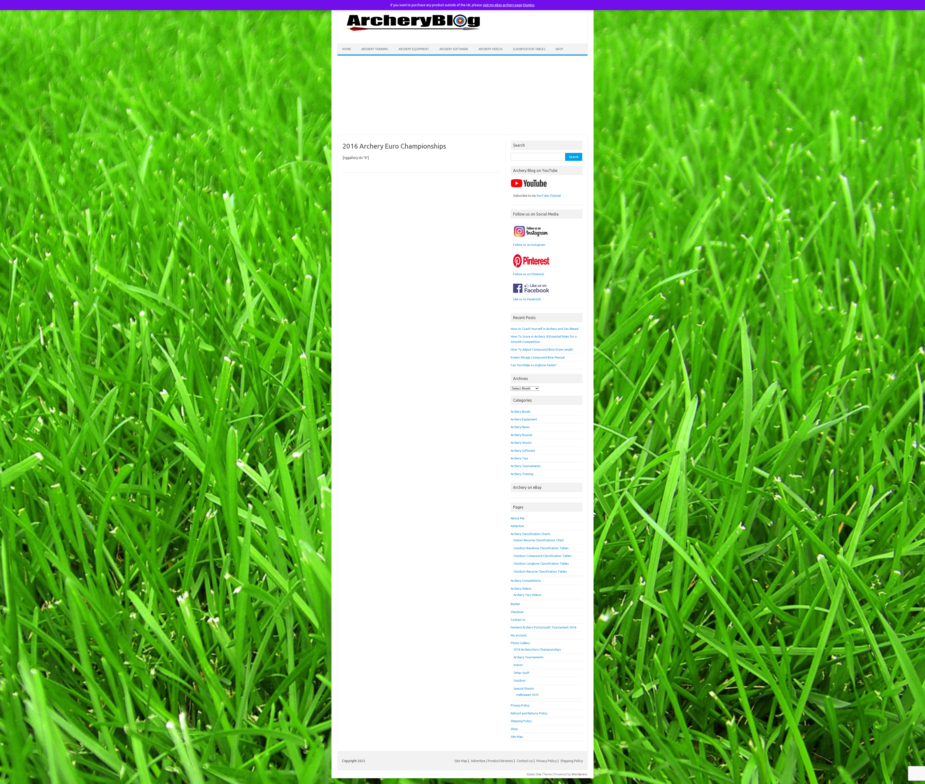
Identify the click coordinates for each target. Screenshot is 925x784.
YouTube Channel (548, 195)
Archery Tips (519, 458)
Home (346, 49)
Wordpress (579, 774)
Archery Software (453, 49)
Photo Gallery (520, 643)
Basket (515, 604)
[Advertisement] (462, 95)
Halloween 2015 (527, 694)
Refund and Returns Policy (529, 713)
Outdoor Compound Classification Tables (543, 555)
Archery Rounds (522, 435)
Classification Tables (529, 49)
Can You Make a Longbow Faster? (534, 365)
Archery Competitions (526, 580)
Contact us (518, 619)
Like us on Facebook (527, 299)
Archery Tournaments (526, 466)
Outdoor (520, 680)
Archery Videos (490, 49)
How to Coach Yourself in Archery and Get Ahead (544, 328)
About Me (517, 518)
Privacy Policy (520, 705)
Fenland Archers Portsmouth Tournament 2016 (543, 627)
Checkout (517, 612)
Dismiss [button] (529, 5)
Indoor (518, 664)
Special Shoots (524, 688)
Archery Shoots (521, 442)
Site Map (517, 736)
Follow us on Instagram (529, 244)
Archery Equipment (414, 49)
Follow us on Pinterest (528, 274)
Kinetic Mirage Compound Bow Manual (538, 357)
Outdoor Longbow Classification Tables (541, 563)
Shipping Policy (521, 721)
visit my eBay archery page (502, 5)
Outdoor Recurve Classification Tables (540, 571)
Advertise (517, 526)
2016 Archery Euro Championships (537, 649)
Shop (559, 49)
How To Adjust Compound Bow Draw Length (542, 349)
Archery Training (374, 49)
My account (519, 635)
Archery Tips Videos (528, 594)
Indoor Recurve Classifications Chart (539, 540)
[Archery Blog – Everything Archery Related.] (414, 35)
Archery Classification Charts (530, 534)
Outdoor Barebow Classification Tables (541, 548)
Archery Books (521, 411)
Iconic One (534, 774)
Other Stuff (521, 672)
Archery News (520, 427)
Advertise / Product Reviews (492, 761)
